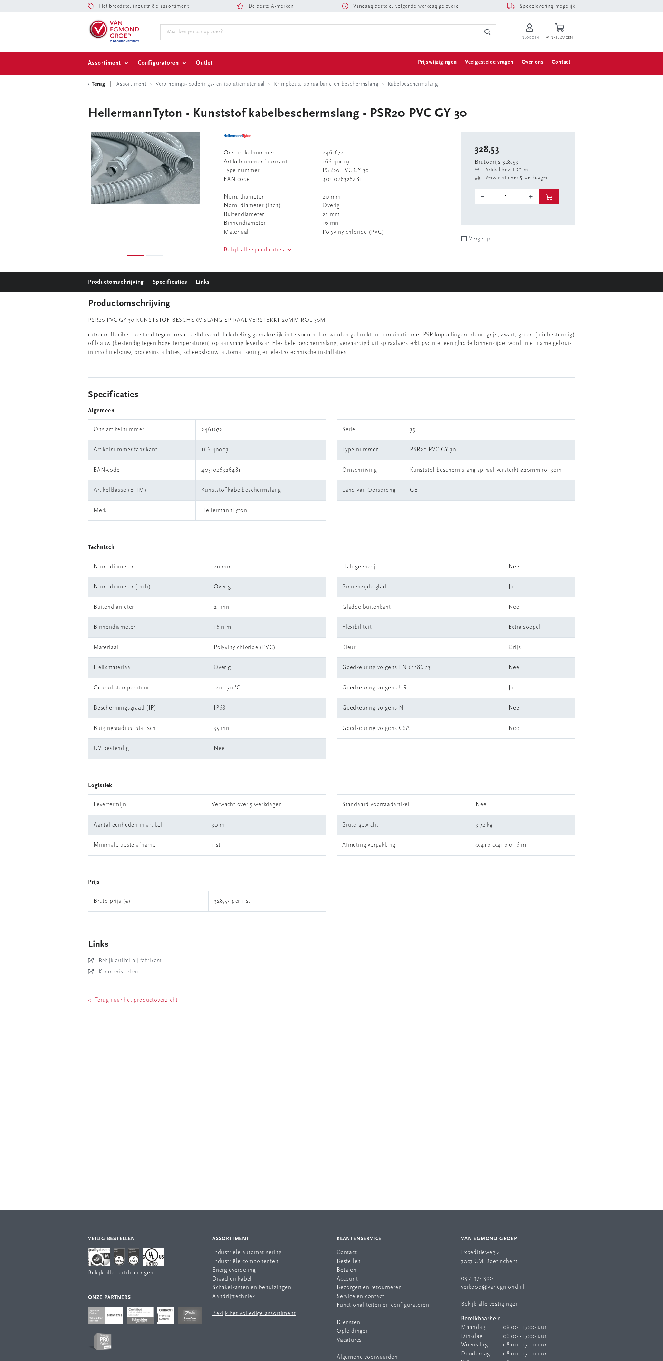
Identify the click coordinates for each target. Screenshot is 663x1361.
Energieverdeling (234, 1270)
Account (347, 1279)
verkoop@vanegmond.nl (493, 1287)
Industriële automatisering (247, 1252)
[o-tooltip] (506, 197)
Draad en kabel (232, 1279)
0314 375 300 (477, 1278)
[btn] (549, 196)
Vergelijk (480, 239)
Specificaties (170, 282)
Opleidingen (353, 1331)
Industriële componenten (245, 1261)
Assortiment (104, 63)
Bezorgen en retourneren (369, 1288)
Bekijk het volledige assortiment (254, 1313)
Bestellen (349, 1261)
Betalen (347, 1270)
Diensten (348, 1322)
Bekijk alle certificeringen (121, 1273)
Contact (561, 62)
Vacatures (349, 1340)
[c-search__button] (487, 32)
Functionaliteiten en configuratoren (383, 1305)
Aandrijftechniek (233, 1297)
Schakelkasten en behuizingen (251, 1288)
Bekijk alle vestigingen (490, 1304)
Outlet (204, 63)
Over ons (533, 62)
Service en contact (360, 1297)
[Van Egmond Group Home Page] (113, 30)
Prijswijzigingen (437, 62)
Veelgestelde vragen (489, 62)
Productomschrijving (116, 282)
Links (203, 282)
